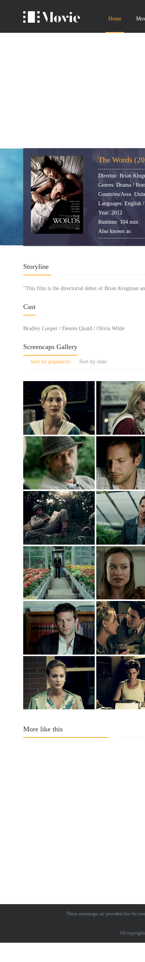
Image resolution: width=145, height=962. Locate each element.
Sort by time (93, 362)
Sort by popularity (51, 362)
